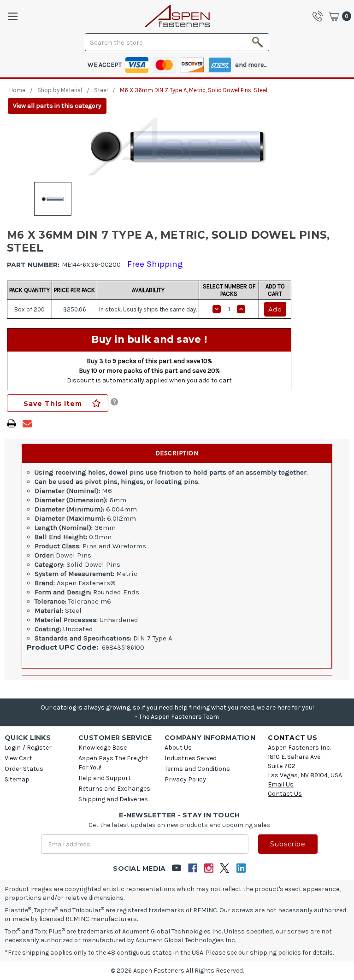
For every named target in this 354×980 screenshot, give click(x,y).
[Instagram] (208, 868)
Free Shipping (155, 264)
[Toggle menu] (12, 16)
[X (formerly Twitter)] (225, 868)
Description (177, 453)
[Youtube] (176, 868)
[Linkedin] (241, 868)
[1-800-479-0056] (320, 16)
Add (275, 309)
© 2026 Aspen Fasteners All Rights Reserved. (177, 970)
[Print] (11, 423)
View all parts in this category (57, 106)
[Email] (27, 423)
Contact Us (285, 794)
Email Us (281, 784)
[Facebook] (192, 868)
